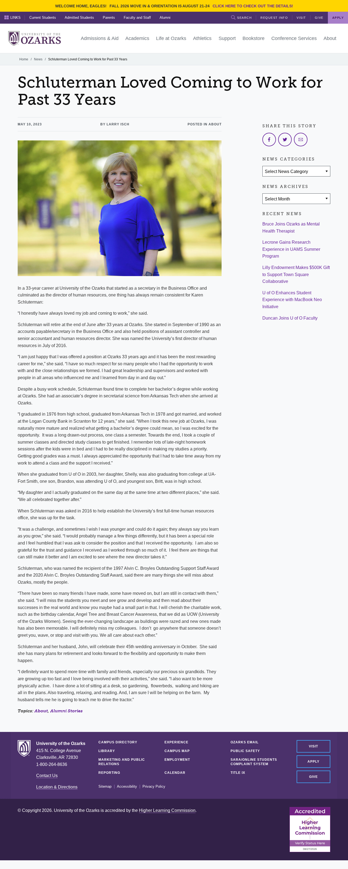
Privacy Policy (153, 786)
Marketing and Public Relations (121, 762)
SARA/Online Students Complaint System (254, 762)
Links (15, 18)
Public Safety (245, 751)
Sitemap (104, 786)
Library (106, 751)
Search (244, 17)
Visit (301, 17)
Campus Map (177, 751)
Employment (177, 760)
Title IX (238, 773)
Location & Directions (56, 787)
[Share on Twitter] (285, 139)
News (38, 59)
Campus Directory (117, 742)
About (41, 710)
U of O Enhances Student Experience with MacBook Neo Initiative (292, 299)
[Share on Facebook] (269, 139)
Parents (109, 18)
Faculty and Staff (137, 18)
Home (23, 59)
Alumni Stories (66, 710)
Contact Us (47, 775)
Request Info (274, 17)
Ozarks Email (245, 742)
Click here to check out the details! (253, 6)
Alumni (165, 18)
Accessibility (127, 786)
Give (319, 17)
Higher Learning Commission (167, 810)
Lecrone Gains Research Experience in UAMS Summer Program (291, 249)
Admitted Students (79, 18)
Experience (176, 742)
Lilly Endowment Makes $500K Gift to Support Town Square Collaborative (296, 274)
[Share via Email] (300, 139)
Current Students (42, 18)
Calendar (174, 773)
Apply (313, 761)
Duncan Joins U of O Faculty (290, 318)
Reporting (109, 773)
